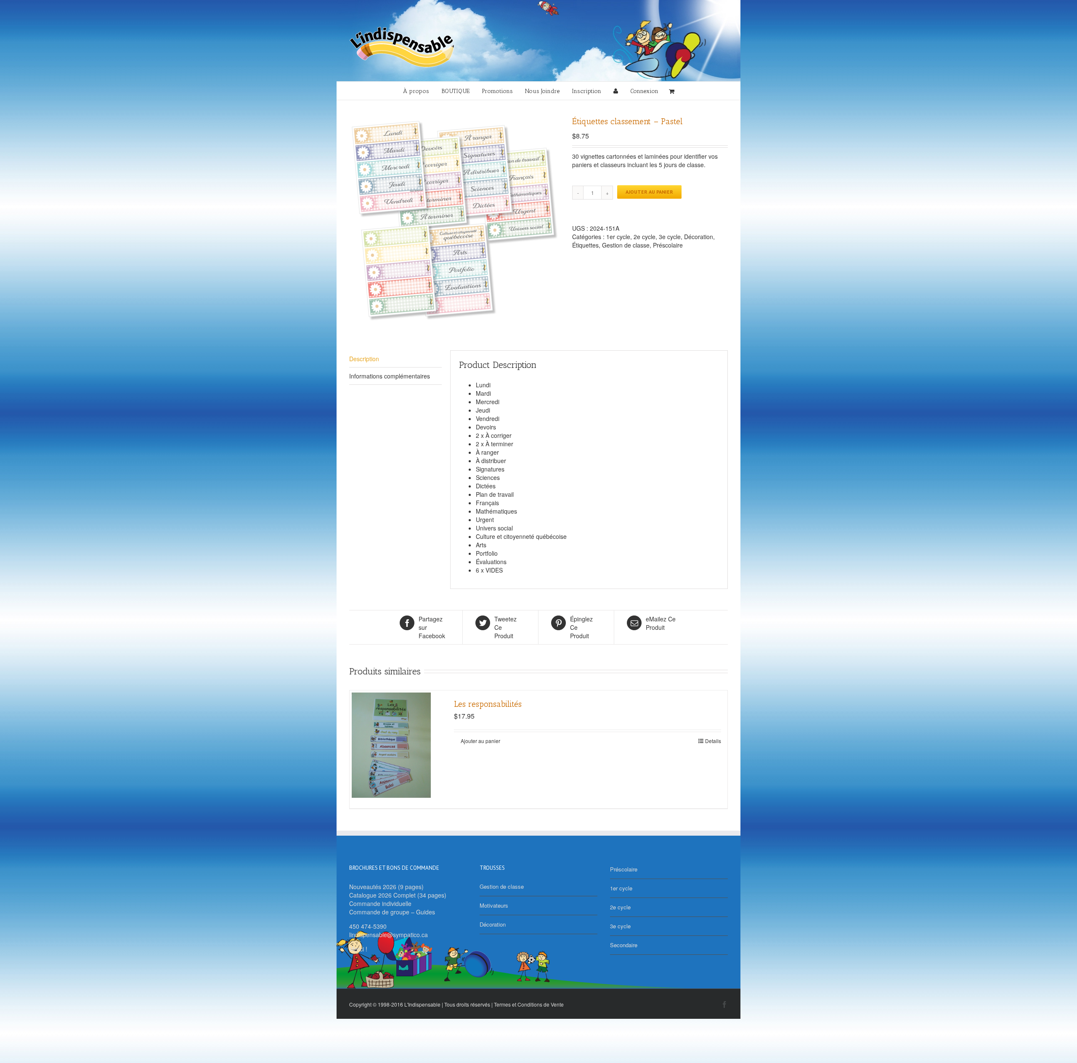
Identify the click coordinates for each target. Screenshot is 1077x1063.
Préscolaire (668, 245)
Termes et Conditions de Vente (529, 1004)
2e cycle (644, 236)
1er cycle (618, 236)
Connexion (644, 91)
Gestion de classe (626, 245)
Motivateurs (494, 905)
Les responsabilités (488, 704)
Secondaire (623, 945)
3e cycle (670, 236)
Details (713, 740)
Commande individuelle (380, 903)
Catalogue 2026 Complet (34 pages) (397, 895)
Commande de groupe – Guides (392, 912)
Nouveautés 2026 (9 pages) (386, 886)
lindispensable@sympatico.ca (388, 934)
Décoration (698, 236)
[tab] (395, 359)
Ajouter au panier (649, 192)
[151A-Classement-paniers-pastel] (454, 221)
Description (364, 358)
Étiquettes (585, 245)
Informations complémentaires (389, 376)
